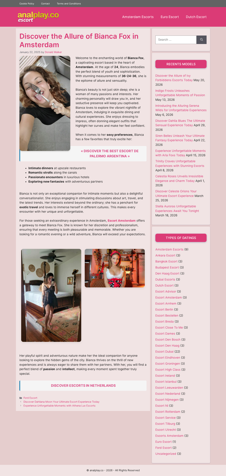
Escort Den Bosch (167, 339)
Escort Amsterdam (122, 220)
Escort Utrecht (165, 429)
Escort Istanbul (166, 381)
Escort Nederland (167, 393)
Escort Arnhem (165, 303)
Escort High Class (167, 369)
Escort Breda (164, 321)
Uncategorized (165, 453)
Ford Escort (30, 397)
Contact (45, 3)
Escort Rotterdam (167, 411)
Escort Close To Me (169, 327)
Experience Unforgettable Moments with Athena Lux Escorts (59, 405)
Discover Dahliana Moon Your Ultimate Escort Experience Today (61, 401)
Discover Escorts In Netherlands (83, 386)
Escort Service (165, 417)
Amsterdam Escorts (138, 17)
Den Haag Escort (167, 273)
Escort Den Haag (167, 345)
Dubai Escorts (165, 279)
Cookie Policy (26, 3)
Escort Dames (165, 333)
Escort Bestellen (166, 315)
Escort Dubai (164, 351)
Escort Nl (161, 405)
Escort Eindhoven (167, 357)
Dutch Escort (196, 17)
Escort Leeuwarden (169, 387)
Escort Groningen (167, 363)
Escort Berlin (164, 309)
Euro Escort (170, 17)
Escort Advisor (165, 291)
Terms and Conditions (69, 3)
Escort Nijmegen (167, 399)
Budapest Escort (167, 267)
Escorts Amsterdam (169, 435)
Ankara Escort (165, 255)
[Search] (202, 40)
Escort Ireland (165, 375)
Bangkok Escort (166, 261)
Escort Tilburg (165, 423)
